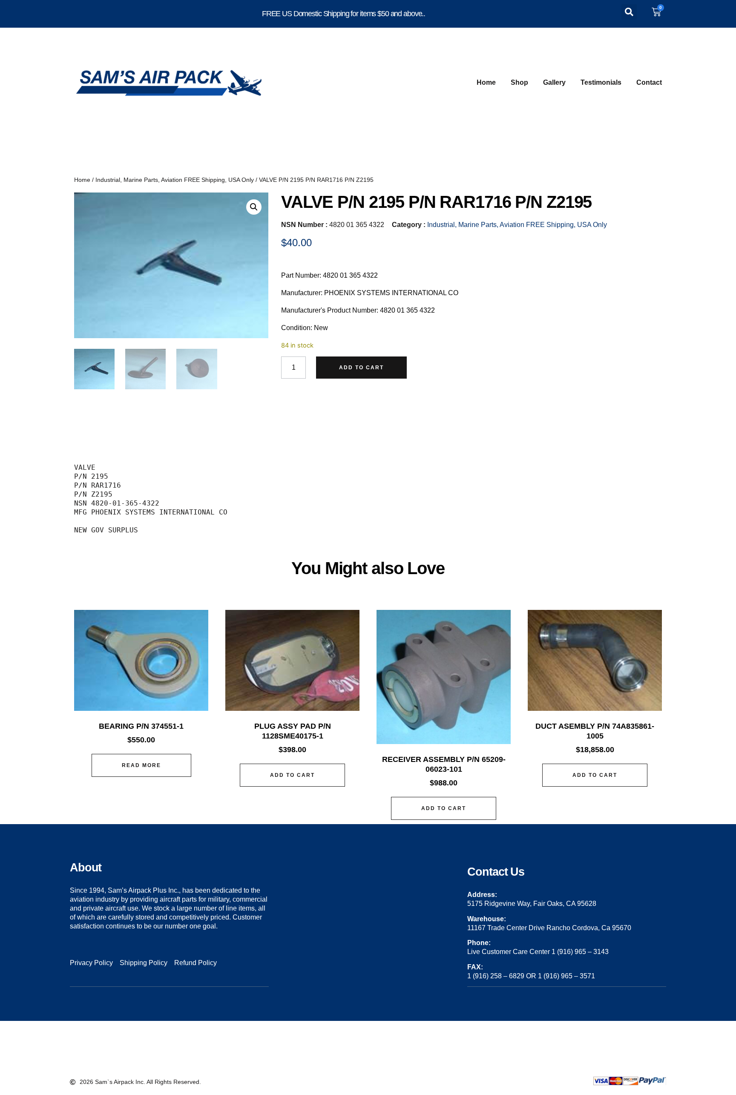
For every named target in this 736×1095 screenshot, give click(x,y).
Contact (649, 82)
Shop (519, 82)
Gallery (554, 82)
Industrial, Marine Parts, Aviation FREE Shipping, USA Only (174, 179)
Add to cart (361, 368)
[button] (629, 12)
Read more (141, 765)
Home (486, 82)
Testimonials (601, 82)
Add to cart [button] (292, 775)
